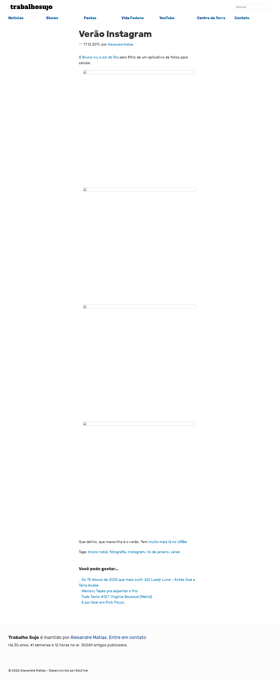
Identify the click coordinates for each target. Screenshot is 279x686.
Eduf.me (82, 671)
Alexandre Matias (120, 45)
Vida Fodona (132, 18)
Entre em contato (127, 637)
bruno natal (98, 552)
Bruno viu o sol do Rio (100, 57)
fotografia (118, 552)
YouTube (167, 18)
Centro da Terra (211, 18)
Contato (242, 18)
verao (175, 552)
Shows (52, 18)
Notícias (16, 18)
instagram (136, 552)
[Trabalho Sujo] (31, 7)
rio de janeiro (158, 552)
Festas (90, 18)
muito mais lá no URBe (168, 542)
